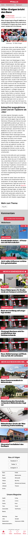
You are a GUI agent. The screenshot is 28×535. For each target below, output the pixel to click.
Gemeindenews (10, 5)
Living (16, 498)
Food (16, 503)
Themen (17, 485)
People (4, 478)
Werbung (4, 516)
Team (16, 516)
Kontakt (17, 518)
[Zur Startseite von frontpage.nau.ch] (14, 1)
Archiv (4, 488)
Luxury (16, 500)
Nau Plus (17, 480)
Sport (3, 475)
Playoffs (23, 185)
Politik (16, 472)
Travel (16, 506)
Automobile (5, 508)
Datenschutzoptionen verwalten (8, 523)
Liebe (3, 500)
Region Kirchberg (10, 17)
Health (3, 498)
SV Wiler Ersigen (9, 15)
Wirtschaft (17, 478)
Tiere (3, 506)
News (3, 472)
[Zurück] (1, 1)
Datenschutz (5, 521)
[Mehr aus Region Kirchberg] (14, 362)
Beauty (4, 511)
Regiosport (19, 5)
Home (2, 5)
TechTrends (18, 508)
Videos (4, 480)
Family (4, 503)
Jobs (3, 518)
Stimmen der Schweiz (20, 483)
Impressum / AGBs (19, 521)
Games (4, 483)
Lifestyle (4, 485)
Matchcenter (18, 475)
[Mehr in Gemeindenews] (14, 272)
